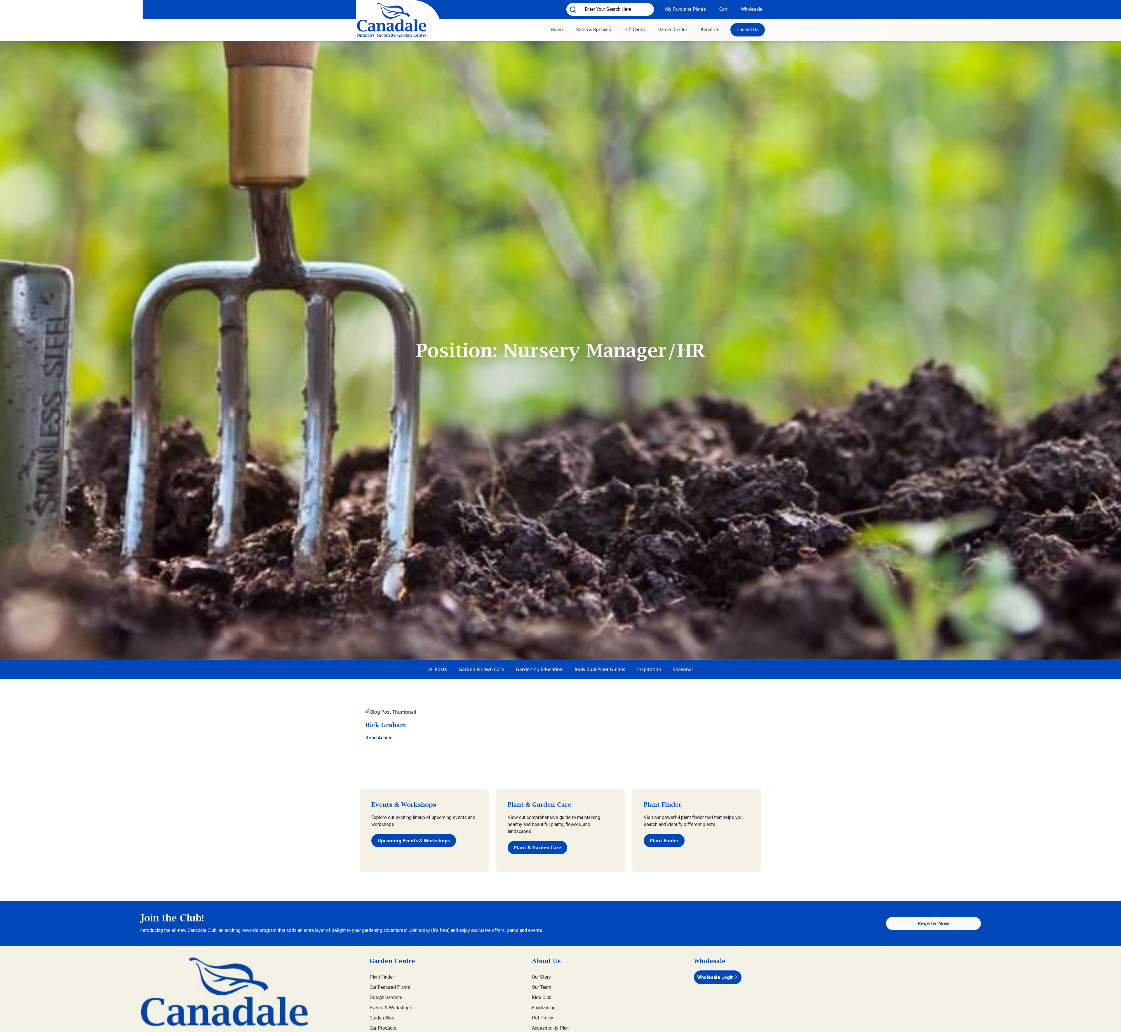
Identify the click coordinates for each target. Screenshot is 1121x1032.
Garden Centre (672, 29)
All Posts (437, 669)
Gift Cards (634, 29)
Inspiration (649, 669)
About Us (710, 29)
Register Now (933, 923)
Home (557, 29)
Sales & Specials (593, 29)
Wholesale (752, 9)
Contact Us (748, 29)
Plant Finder (664, 840)
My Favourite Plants (685, 9)
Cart (723, 9)
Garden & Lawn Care (481, 669)
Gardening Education (539, 669)
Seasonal (683, 669)
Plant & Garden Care (537, 847)
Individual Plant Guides (600, 669)
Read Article (379, 738)
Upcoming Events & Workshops (413, 840)
